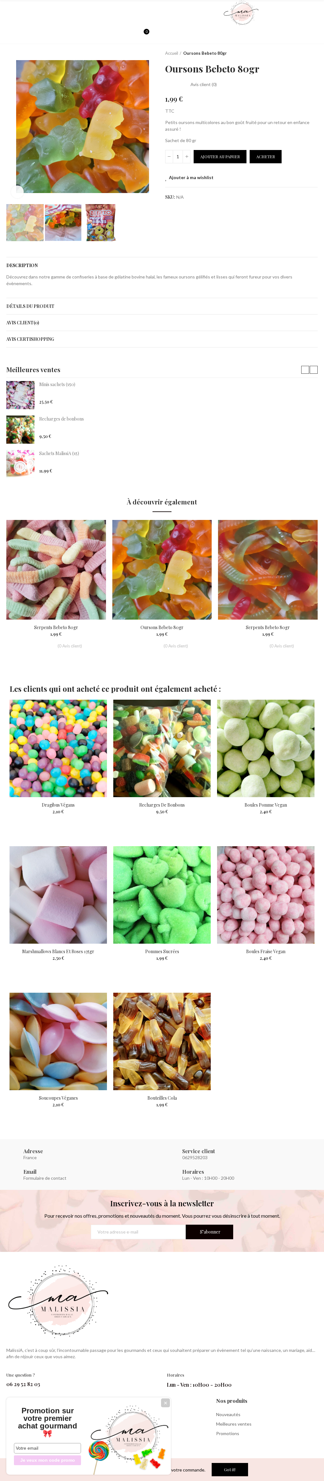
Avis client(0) (22, 323)
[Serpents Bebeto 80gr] (56, 570)
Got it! (229, 1469)
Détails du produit (30, 306)
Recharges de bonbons (61, 419)
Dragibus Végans (58, 805)
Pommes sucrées (162, 951)
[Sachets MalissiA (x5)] (20, 464)
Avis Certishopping (30, 339)
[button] (12, 126)
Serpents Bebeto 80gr (56, 627)
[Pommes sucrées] (162, 895)
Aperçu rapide (90, 543)
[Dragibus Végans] (58, 748)
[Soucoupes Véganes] (58, 1041)
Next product (313, 53)
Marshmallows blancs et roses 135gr (58, 951)
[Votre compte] (156, 35)
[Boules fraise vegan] (266, 895)
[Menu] (9, 13)
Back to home (305, 53)
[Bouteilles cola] (162, 1041)
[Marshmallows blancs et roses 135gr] (58, 895)
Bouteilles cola (162, 1098)
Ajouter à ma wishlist (191, 177)
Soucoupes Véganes (58, 1098)
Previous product (297, 53)
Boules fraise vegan (265, 951)
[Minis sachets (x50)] (20, 395)
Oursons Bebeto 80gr (162, 627)
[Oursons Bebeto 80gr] (162, 570)
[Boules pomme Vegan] (266, 748)
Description (22, 265)
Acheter (265, 156)
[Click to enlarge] (17, 191)
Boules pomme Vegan (266, 805)
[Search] (133, 35)
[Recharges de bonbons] (20, 430)
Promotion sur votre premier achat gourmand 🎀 (47, 1422)
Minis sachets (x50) (57, 384)
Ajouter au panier (220, 156)
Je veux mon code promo (47, 1460)
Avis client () (203, 84)
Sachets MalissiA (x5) (59, 453)
